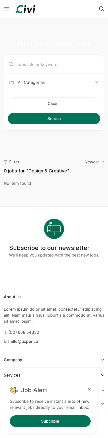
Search (54, 118)
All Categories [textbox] (31, 82)
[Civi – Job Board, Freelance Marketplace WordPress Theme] (25, 8)
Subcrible (50, 421)
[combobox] (58, 82)
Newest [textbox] (92, 161)
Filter (14, 161)
